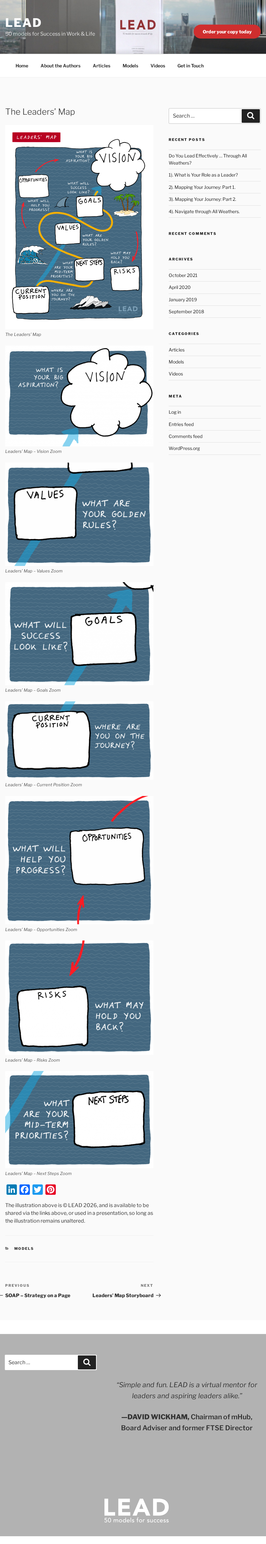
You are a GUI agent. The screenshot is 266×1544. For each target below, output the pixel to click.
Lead (23, 23)
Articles (101, 65)
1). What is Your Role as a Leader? (203, 175)
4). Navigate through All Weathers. (204, 211)
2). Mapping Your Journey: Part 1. (202, 187)
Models (130, 65)
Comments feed (185, 436)
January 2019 (183, 299)
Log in (175, 412)
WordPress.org (184, 448)
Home (22, 65)
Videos (158, 65)
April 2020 (180, 287)
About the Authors (60, 65)
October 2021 (183, 275)
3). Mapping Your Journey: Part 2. (202, 199)
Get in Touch (190, 65)
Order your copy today (227, 31)
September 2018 (186, 311)
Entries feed (181, 424)
